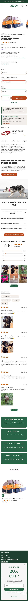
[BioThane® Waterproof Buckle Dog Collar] (14, 484)
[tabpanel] (14, 354)
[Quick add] (3, 495)
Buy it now (14, 102)
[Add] (24, 135)
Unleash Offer (14, 589)
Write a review (14, 285)
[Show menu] (2, 6)
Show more (14, 410)
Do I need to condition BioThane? (11, 228)
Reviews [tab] (5, 292)
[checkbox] (4, 303)
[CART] (25, 6)
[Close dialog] (25, 565)
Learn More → (6, 123)
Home (2, 33)
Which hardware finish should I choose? (13, 212)
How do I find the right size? (10, 223)
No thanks (14, 596)
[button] (14, 251)
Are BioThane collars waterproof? (12, 218)
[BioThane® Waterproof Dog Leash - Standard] (6, 133)
